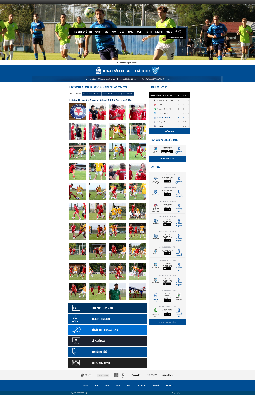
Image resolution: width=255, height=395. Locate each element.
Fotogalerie (142, 385)
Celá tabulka (169, 131)
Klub (96, 385)
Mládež (129, 385)
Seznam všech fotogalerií (91, 94)
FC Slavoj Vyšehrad (83, 31)
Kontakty (169, 32)
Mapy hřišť (159, 32)
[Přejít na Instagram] (179, 31)
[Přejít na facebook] (175, 31)
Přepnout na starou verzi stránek (176, 37)
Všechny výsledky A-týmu (167, 322)
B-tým (118, 385)
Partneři (149, 32)
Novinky (85, 385)
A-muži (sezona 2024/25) (124, 94)
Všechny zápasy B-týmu (167, 158)
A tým (107, 385)
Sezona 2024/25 (108, 94)
